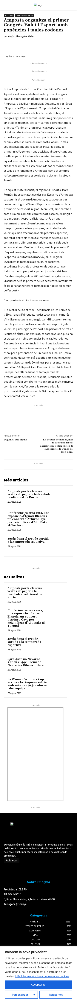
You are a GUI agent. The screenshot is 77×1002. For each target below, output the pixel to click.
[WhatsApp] (36, 45)
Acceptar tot (38, 984)
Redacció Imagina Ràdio (20, 36)
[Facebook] (19, 45)
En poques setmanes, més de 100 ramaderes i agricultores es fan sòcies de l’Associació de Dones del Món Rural (56, 446)
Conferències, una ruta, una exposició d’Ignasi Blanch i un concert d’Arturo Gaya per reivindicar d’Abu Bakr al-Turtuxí (28, 519)
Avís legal (11, 860)
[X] (28, 45)
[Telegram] (62, 45)
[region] (38, 974)
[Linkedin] (45, 45)
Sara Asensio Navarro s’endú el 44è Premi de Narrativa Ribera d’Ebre (25, 662)
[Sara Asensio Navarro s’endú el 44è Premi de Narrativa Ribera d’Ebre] (56, 664)
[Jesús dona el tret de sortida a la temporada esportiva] (61, 545)
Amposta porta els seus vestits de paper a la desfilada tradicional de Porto (28, 494)
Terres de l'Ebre (24, 15)
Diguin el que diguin (15, 439)
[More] (71, 45)
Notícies (8, 15)
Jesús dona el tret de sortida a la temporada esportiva (28, 540)
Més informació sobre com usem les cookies (42, 976)
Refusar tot (56, 994)
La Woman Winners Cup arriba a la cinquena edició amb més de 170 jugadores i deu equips (27, 684)
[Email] (53, 45)
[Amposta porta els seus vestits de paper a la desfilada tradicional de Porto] (61, 497)
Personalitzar (20, 994)
